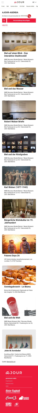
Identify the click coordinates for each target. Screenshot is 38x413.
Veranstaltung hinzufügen (21, 20)
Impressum (9, 381)
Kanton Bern (14, 6)
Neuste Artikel (30, 6)
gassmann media (11, 378)
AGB (7, 386)
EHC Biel (22, 6)
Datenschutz (9, 383)
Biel (8, 6)
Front (3, 6)
